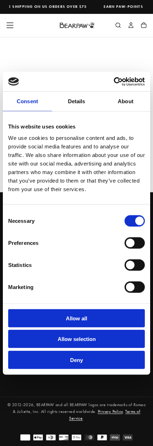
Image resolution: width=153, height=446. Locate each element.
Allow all (76, 318)
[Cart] (143, 26)
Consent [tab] (27, 101)
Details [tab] (76, 101)
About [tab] (125, 101)
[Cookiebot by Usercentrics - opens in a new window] (114, 81)
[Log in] (130, 26)
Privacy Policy (110, 411)
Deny (76, 360)
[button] (10, 25)
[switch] (135, 242)
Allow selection (77, 339)
